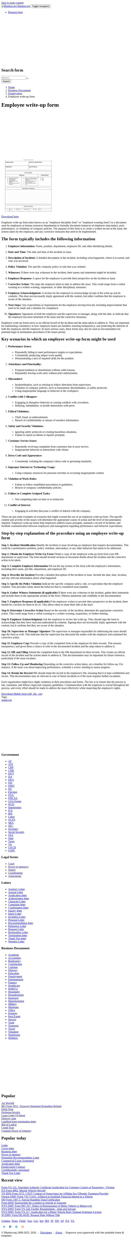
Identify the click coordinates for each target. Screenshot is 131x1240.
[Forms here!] (9, 6)
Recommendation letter (20, 923)
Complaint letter (16, 904)
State (10, 838)
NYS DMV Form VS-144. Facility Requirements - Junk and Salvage (38, 1209)
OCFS (11, 819)
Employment (15, 93)
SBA (11, 822)
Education (13, 973)
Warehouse (14, 1034)
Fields (22, 1220)
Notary (12, 869)
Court (11, 863)
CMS (11, 770)
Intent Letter (14, 913)
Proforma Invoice (10, 1112)
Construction (15, 964)
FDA (11, 795)
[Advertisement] (65, 40)
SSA (10, 835)
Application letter (17, 895)
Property (12, 1013)
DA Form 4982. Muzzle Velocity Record (23, 1190)
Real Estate (14, 1016)
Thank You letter (17, 938)
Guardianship (15, 872)
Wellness (13, 1037)
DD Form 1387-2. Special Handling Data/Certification (30, 1199)
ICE (10, 810)
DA (10, 776)
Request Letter (16, 929)
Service (12, 1019)
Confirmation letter (18, 907)
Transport (13, 1025)
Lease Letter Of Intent (13, 1115)
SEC (10, 825)
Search (6, 81)
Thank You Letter (10, 1173)
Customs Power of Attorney (16, 1130)
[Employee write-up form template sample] (28, 213)
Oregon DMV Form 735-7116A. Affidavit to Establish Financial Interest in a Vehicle (47, 1196)
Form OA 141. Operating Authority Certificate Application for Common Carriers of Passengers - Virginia (57, 1187)
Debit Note (7, 1109)
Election (12, 792)
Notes (15, 1220)
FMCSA (13, 798)
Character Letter (17, 901)
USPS (11, 850)
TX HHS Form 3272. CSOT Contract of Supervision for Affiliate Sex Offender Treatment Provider (54, 1193)
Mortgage (13, 1007)
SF (52, 1220)
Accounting (14, 957)
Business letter (9, 1151)
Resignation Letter (18, 932)
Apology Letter (16, 889)
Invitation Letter (16, 916)
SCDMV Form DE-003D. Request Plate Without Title (30, 1215)
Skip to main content (12, 2)
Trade (11, 1022)
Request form (15, 12)
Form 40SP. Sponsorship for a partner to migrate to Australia (33, 1202)
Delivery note (8, 1118)
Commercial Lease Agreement (17, 1160)
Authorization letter (18, 898)
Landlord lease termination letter (18, 1121)
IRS (10, 813)
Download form (10, 216)
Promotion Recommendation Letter (20, 1157)
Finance (12, 982)
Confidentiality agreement (15, 1170)
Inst (41, 1220)
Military (12, 1004)
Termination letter (17, 935)
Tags (29, 1220)
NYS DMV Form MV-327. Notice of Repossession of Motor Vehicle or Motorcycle (46, 1205)
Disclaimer (46, 1232)
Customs (13, 967)
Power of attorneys (18, 866)
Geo (36, 1220)
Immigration (14, 807)
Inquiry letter (15, 910)
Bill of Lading (9, 1124)
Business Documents (19, 90)
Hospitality (14, 991)
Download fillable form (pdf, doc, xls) (21, 693)
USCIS (12, 847)
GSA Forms (14, 801)
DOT (11, 773)
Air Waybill (7, 1103)
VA (10, 844)
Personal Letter (16, 919)
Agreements (14, 876)
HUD (11, 804)
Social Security (16, 832)
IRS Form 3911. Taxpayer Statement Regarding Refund (31, 1106)
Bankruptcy (14, 961)
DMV (11, 785)
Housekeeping (16, 994)
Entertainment (15, 979)
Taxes (11, 841)
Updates (5, 1220)
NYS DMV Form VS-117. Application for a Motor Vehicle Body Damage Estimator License (51, 1212)
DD (10, 782)
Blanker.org (23, 6)
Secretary (13, 829)
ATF (10, 764)
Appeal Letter (15, 892)
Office (11, 1010)
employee (6, 700)
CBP (10, 767)
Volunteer (13, 1031)
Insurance (13, 997)
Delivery (13, 970)
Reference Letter (17, 926)
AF (10, 761)
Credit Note (7, 1127)
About (58, 1232)
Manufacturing (16, 1001)
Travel (11, 1028)
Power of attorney (11, 1154)
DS (10, 789)
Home (11, 87)
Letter (4, 1145)
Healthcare (14, 985)
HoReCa (13, 988)
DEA (11, 779)
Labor (11, 816)
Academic (13, 954)
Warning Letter (16, 941)
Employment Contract (13, 1166)
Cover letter (7, 1148)
